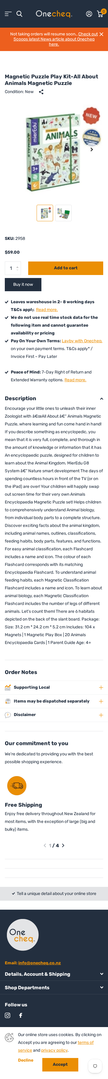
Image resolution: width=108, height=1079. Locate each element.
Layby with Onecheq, (82, 340)
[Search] (19, 14)
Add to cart (66, 268)
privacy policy (54, 1050)
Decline (25, 1060)
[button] (91, 149)
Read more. (47, 309)
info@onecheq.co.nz (39, 963)
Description (20, 398)
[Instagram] (7, 1015)
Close (101, 34)
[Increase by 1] (19, 263)
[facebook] (20, 1015)
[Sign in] (89, 14)
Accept (60, 1064)
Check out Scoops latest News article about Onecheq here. (56, 39)
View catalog (8, 14)
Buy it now (23, 284)
